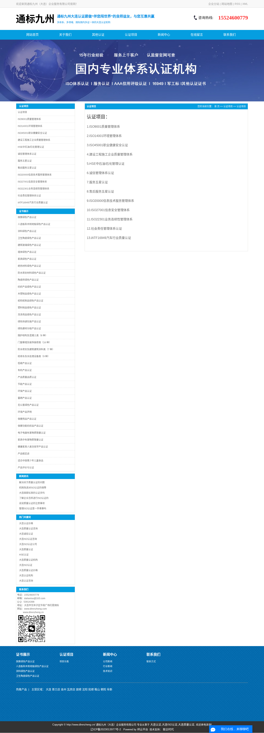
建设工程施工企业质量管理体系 (34, 140)
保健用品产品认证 (27, 419)
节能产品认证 (25, 384)
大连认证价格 (26, 523)
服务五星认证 (25, 161)
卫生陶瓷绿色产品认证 (29, 238)
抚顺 (91, 689)
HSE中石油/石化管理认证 (31, 147)
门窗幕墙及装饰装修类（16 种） (34, 342)
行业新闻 (107, 666)
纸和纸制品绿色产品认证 (30, 300)
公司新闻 (107, 661)
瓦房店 (71, 689)
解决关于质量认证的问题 (32, 482)
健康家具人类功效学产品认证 (33, 446)
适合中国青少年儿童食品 (30, 460)
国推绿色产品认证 (27, 217)
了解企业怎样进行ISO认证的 (34, 498)
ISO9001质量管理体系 (29, 119)
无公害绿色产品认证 (28, 405)
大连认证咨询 (26, 580)
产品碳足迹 (23, 453)
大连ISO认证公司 (28, 544)
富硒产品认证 (25, 398)
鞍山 (97, 689)
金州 (63, 689)
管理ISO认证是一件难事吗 (32, 508)
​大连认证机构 (26, 575)
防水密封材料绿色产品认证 (32, 273)
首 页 (217, 106)
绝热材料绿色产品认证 (29, 266)
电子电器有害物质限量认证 (32, 432)
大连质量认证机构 (28, 560)
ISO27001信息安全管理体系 (32, 181)
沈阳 (85, 689)
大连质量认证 (26, 549)
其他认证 (98, 34)
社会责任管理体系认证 (29, 195)
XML (245, 3)
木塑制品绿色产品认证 (29, 293)
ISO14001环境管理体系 (30, 126)
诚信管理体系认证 (27, 154)
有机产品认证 (25, 370)
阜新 (109, 689)
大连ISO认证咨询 (28, 539)
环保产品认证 (25, 391)
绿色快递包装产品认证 (29, 321)
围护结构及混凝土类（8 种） (33, 335)
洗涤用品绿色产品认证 (29, 314)
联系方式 (151, 661)
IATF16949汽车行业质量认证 (33, 202)
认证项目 (131, 34)
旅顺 (78, 689)
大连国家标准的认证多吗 (32, 493)
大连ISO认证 (25, 565)
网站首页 (32, 34)
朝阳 (103, 689)
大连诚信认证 (26, 534)
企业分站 (213, 3)
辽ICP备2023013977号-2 (105, 729)
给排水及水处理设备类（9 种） (34, 356)
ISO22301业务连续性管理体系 (33, 188)
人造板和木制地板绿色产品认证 (34, 224)
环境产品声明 (25, 412)
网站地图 (226, 3)
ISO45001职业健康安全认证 (32, 133)
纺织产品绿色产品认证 (29, 286)
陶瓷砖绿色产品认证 (28, 280)
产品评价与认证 (26, 467)
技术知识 (107, 671)
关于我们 (65, 34)
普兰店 (56, 689)
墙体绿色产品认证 (27, 252)
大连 (48, 689)
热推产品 (21, 689)
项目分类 (64, 661)
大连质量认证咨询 (28, 528)
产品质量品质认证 (27, 377)
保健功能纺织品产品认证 (30, 426)
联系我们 (229, 34)
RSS (237, 3)
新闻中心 (164, 34)
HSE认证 (24, 554)
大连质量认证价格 (28, 570)
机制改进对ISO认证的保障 (32, 487)
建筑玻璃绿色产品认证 (29, 245)
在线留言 (197, 34)
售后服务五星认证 (27, 167)
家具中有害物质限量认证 (30, 439)
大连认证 (155, 724)
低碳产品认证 (25, 363)
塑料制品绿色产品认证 (29, 307)
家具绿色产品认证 (27, 259)
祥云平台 (142, 729)
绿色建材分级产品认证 (29, 328)
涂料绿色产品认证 (27, 231)
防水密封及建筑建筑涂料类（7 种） (36, 349)
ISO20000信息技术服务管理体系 (35, 174)
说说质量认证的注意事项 (32, 503)
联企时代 (168, 729)
